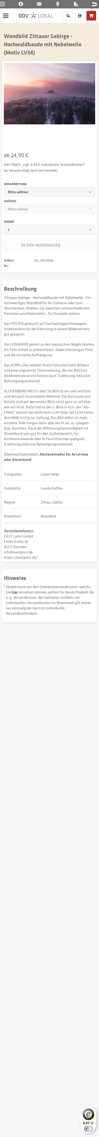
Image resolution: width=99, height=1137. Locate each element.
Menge (9, 221)
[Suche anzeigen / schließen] (68, 15)
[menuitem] (7, 15)
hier (15, 592)
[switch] (88, 1128)
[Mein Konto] (80, 15)
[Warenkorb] (91, 15)
